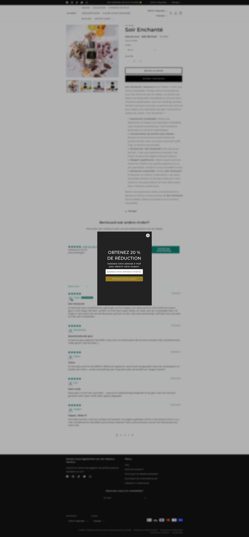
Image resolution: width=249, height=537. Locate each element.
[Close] (148, 235)
